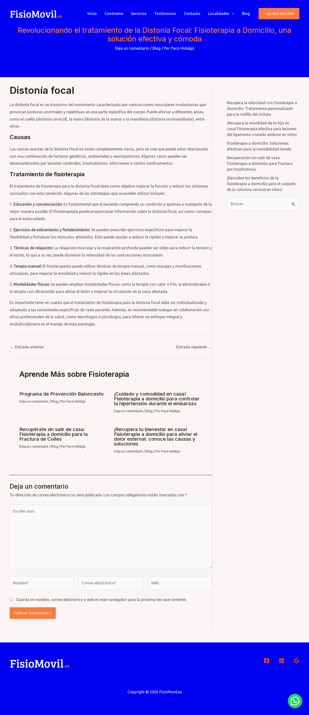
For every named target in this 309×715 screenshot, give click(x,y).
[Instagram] (281, 660)
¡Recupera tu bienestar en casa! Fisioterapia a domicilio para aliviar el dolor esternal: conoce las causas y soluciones (155, 436)
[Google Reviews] (296, 660)
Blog (246, 13)
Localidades (218, 13)
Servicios (139, 13)
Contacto (192, 13)
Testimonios (165, 13)
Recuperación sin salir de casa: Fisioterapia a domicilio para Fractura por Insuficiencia (260, 163)
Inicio (92, 13)
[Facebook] (266, 660)
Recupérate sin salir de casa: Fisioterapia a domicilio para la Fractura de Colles (53, 434)
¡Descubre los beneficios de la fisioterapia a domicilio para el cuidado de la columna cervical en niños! (261, 184)
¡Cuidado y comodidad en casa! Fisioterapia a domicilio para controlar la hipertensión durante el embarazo (157, 398)
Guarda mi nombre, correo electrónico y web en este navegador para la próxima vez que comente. (101, 599)
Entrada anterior (27, 347)
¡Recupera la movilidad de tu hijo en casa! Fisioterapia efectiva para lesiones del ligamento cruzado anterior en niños (262, 129)
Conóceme (114, 13)
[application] (231, 13)
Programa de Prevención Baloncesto (61, 394)
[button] (279, 13)
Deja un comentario (132, 48)
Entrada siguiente (194, 347)
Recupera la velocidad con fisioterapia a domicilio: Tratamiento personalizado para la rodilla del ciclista (262, 108)
